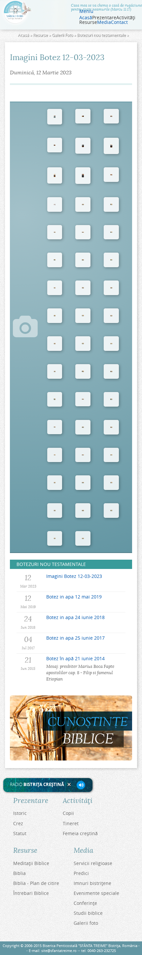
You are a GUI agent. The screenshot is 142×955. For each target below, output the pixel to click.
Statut (19, 833)
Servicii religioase (93, 863)
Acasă (85, 17)
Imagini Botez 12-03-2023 (74, 576)
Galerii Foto (62, 35)
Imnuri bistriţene (92, 883)
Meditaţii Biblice (31, 863)
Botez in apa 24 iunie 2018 (75, 617)
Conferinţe (85, 903)
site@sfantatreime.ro (59, 950)
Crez (18, 823)
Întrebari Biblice (31, 893)
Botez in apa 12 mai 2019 (74, 597)
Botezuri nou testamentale (101, 35)
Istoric (20, 813)
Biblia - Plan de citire (36, 883)
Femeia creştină (80, 833)
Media (104, 22)
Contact (119, 22)
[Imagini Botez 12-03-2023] (54, 116)
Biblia (19, 873)
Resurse (40, 35)
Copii (68, 813)
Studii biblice (88, 913)
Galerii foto (86, 923)
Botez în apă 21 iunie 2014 (75, 658)
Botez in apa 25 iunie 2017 (75, 638)
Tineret (71, 823)
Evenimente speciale (96, 893)
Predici (81, 873)
